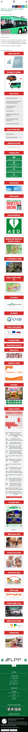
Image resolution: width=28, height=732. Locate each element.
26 (11, 425)
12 (20, 403)
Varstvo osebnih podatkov (12, 123)
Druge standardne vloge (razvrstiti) (12, 119)
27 (6, 417)
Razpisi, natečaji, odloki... (14, 129)
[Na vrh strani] (14, 666)
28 (16, 425)
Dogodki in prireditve (14, 409)
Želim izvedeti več (5, 730)
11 (18, 403)
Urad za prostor (10, 111)
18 (9, 423)
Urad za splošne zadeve (11, 98)
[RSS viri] (19, 710)
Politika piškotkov (15, 727)
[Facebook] (8, 710)
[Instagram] (15, 710)
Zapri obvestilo (13, 730)
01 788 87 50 (15, 680)
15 (18, 421)
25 (9, 425)
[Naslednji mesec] (21, 412)
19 (11, 423)
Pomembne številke (14, 340)
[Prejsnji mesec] (6, 412)
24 (6, 425)
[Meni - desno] (26, 1)
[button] (2, 660)
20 (13, 423)
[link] (13, 6)
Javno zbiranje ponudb (11, 137)
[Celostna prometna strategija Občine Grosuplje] (13, 660)
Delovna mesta (9, 134)
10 (15, 403)
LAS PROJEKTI (14, 313)
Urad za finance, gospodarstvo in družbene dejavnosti (13, 102)
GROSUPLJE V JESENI (14, 363)
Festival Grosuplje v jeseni (14, 603)
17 (6, 423)
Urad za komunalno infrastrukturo (11, 106)
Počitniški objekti (14, 633)
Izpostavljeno (14, 385)
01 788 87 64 (15, 682)
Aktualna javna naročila (14, 143)
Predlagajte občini (14, 153)
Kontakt (14, 672)
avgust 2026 (14, 412)
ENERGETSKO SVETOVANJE (14, 621)
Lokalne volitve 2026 (14, 53)
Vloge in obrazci (14, 93)
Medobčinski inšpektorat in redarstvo (12, 115)
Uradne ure (14, 688)
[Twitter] (12, 710)
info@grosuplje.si (15, 684)
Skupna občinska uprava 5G (14, 345)
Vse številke (13, 529)
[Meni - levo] (1, 1)
